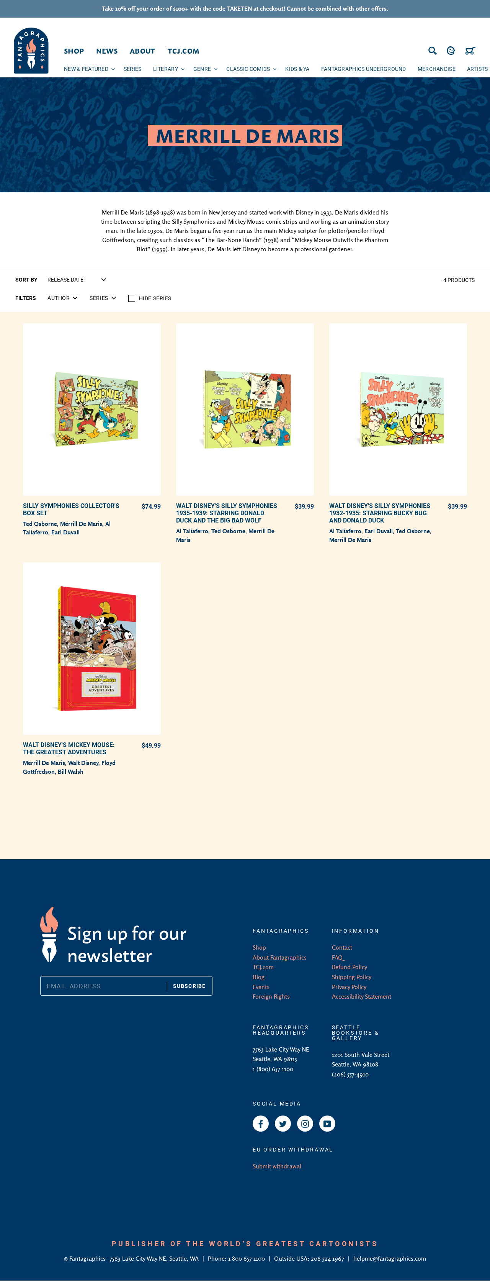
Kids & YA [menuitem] (297, 68)
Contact (342, 947)
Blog (259, 977)
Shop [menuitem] (74, 50)
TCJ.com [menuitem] (183, 50)
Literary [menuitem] (165, 68)
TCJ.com (263, 967)
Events (261, 987)
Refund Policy (349, 967)
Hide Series (155, 298)
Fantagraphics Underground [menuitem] (363, 68)
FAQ (337, 957)
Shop (259, 947)
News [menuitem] (106, 50)
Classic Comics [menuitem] (248, 68)
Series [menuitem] (133, 68)
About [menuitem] (142, 50)
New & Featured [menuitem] (86, 68)
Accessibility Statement (361, 996)
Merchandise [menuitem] (437, 68)
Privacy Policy (349, 987)
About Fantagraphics (280, 957)
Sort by (26, 279)
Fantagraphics (88, 1258)
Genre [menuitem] (202, 68)
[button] (62, 298)
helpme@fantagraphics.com (389, 1258)
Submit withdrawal (277, 1166)
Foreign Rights (271, 996)
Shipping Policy (351, 977)
